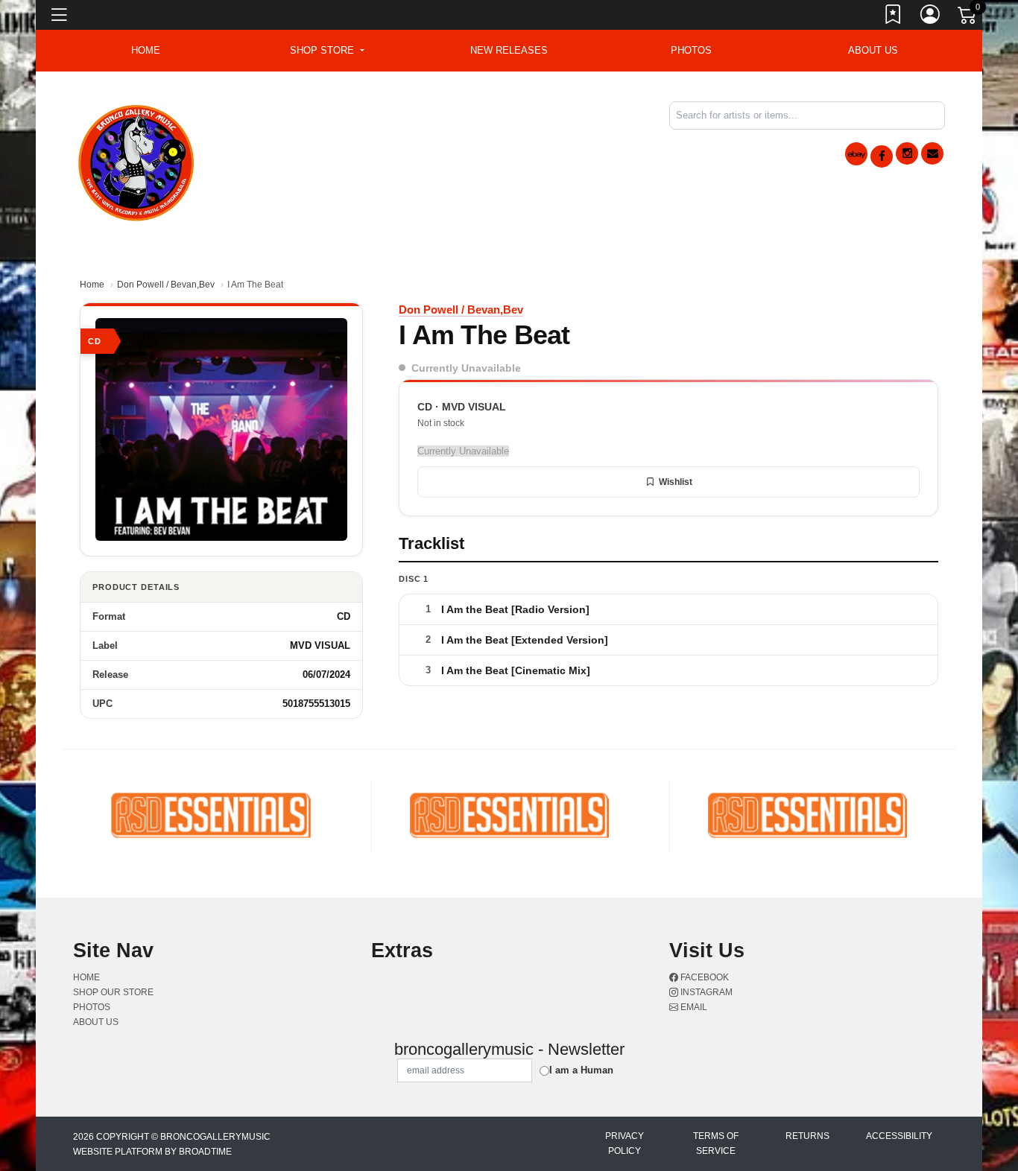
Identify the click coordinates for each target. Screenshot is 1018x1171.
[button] (327, 50)
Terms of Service (716, 1143)
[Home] (136, 160)
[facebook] (881, 156)
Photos (691, 50)
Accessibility (899, 1136)
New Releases (509, 50)
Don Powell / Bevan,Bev (166, 284)
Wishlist (675, 482)
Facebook (703, 977)
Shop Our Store (113, 992)
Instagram (705, 992)
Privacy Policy (624, 1143)
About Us (873, 50)
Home (92, 284)
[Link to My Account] (930, 17)
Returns (807, 1136)
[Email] (932, 153)
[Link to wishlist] (893, 17)
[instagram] (907, 153)
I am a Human (581, 1070)
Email (692, 1007)
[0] (968, 17)
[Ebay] (856, 154)
